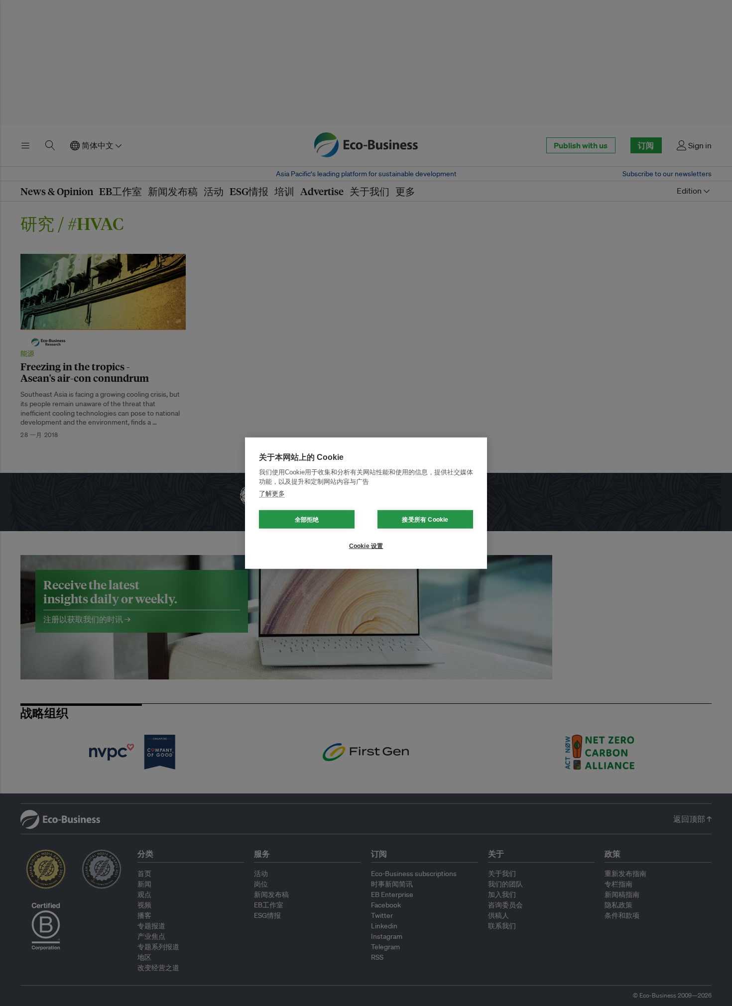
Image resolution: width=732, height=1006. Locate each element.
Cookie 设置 (366, 545)
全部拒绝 (307, 519)
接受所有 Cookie (425, 519)
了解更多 (272, 493)
